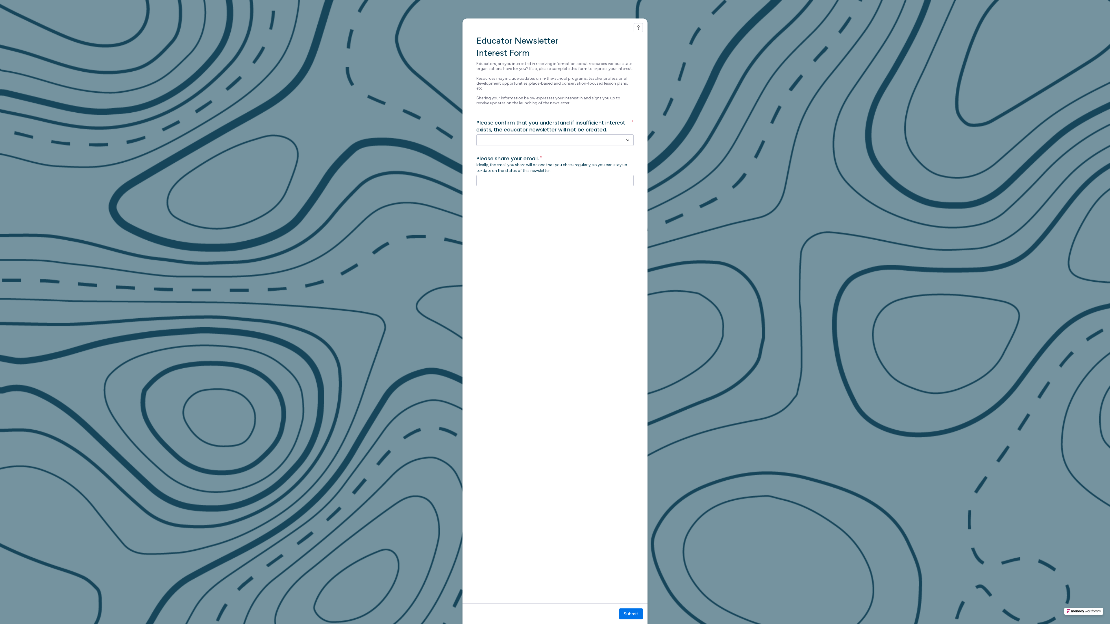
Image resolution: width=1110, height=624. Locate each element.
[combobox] (548, 140)
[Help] (638, 27)
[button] (1083, 613)
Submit (631, 613)
